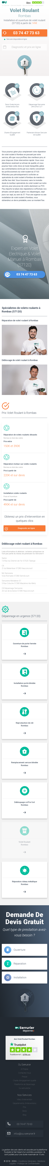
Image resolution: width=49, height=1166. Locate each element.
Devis (24, 1111)
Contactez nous (24, 1073)
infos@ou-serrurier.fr (24, 1133)
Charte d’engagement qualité (24, 1080)
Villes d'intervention (24, 1099)
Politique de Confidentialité (28, 1163)
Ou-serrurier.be (24, 1088)
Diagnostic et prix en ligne (26, 47)
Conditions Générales (27, 1161)
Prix (24, 1107)
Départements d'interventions (24, 1103)
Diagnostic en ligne (26, 528)
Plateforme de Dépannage (24, 1084)
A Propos (24, 1069)
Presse (24, 1077)
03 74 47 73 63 (26, 33)
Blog (24, 1115)
